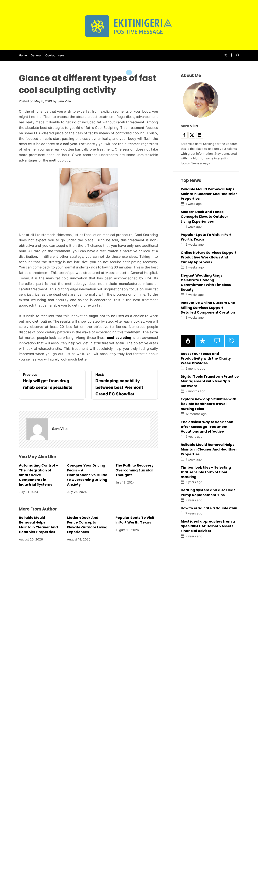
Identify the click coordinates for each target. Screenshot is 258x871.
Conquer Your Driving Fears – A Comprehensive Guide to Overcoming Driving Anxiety (87, 475)
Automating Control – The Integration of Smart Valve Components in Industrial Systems (38, 475)
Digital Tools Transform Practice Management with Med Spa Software (210, 381)
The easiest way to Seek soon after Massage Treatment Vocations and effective (207, 426)
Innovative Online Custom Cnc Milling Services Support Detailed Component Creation (208, 307)
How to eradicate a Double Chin (209, 508)
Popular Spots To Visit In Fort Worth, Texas (134, 520)
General (36, 55)
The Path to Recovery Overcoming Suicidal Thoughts (134, 470)
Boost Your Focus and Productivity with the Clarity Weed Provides (206, 358)
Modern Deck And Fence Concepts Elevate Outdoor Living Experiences (87, 524)
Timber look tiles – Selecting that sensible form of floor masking (206, 472)
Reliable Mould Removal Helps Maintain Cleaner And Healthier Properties (38, 524)
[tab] (188, 341)
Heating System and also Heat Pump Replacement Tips (208, 492)
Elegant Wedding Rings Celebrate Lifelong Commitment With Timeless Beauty (206, 282)
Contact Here (54, 55)
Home (23, 55)
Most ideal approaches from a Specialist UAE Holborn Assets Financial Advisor (208, 526)
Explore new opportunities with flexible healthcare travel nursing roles (208, 404)
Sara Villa (64, 101)
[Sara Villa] (37, 429)
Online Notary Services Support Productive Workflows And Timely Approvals (208, 257)
